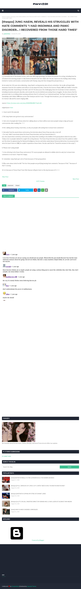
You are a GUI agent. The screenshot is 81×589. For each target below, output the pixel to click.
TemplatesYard (15, 586)
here (11, 107)
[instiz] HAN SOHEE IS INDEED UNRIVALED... (25, 509)
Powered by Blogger (38, 540)
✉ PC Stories (40, 181)
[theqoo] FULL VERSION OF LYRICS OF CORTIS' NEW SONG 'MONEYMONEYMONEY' (38, 485)
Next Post (76, 179)
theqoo (8, 16)
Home (3, 16)
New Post (5, 177)
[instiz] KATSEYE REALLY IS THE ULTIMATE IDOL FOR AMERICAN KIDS (32, 478)
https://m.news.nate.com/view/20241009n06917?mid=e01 (24, 103)
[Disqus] (40, 276)
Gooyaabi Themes (31, 586)
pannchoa (7, 34)
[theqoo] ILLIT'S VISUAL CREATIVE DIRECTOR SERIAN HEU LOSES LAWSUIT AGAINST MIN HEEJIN (41, 501)
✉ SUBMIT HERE (6, 456)
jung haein (10, 185)
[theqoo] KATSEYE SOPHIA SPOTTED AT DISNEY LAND (28, 493)
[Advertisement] (14, 370)
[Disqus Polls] (40, 224)
